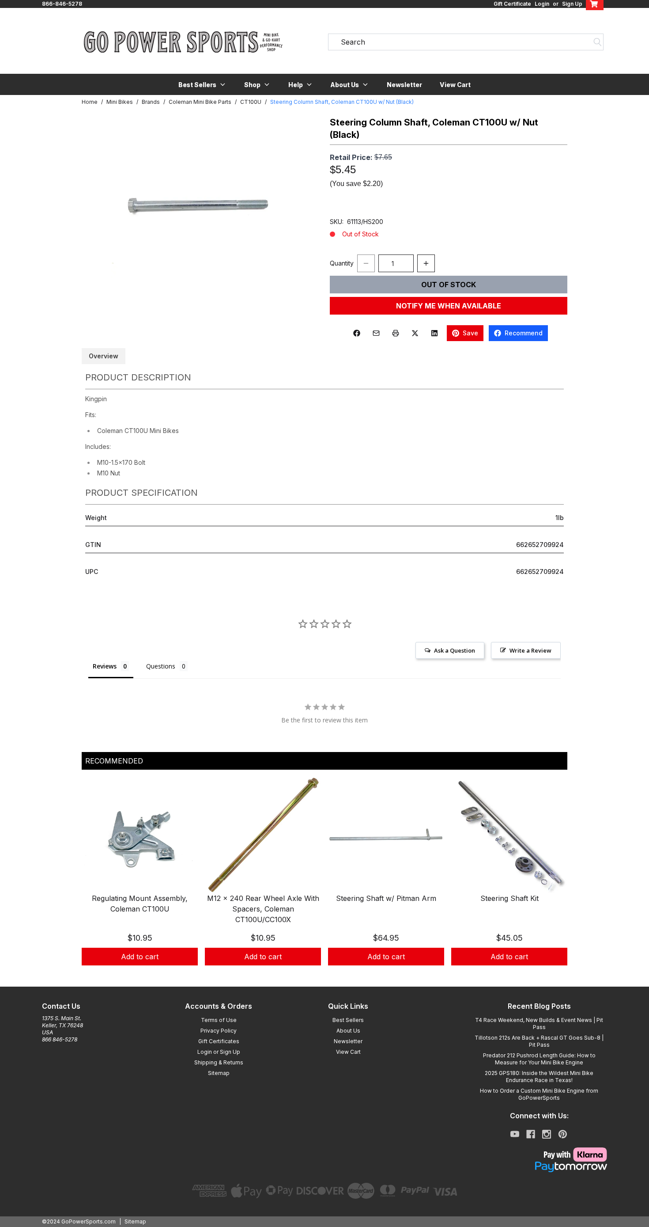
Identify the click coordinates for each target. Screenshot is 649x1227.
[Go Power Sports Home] (183, 42)
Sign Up (572, 3)
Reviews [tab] (105, 666)
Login (542, 3)
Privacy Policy (218, 1030)
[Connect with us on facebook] (531, 1134)
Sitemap (219, 1073)
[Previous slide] (96, 882)
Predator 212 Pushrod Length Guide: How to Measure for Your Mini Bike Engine (539, 1059)
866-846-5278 (62, 3)
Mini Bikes (119, 102)
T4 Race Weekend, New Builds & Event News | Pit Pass (539, 1023)
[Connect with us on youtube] (515, 1134)
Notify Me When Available (448, 305)
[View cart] (595, 4)
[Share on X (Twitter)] (415, 333)
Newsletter (404, 84)
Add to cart (139, 956)
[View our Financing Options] (539, 1167)
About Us (348, 1030)
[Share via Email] (376, 333)
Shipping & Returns (218, 1062)
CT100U (250, 102)
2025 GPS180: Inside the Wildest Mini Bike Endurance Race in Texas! (539, 1076)
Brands (151, 102)
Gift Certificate (512, 3)
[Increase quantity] (426, 263)
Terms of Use (219, 1020)
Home (90, 102)
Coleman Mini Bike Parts (200, 102)
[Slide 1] (324, 975)
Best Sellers (348, 1020)
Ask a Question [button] (454, 650)
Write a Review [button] (530, 650)
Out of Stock (448, 284)
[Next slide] (553, 882)
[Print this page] (396, 333)
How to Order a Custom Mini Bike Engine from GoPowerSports (539, 1094)
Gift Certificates (218, 1041)
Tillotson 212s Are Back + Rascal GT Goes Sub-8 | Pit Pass (539, 1041)
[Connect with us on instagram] (547, 1134)
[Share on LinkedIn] (434, 333)
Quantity (342, 263)
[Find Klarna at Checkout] (539, 1154)
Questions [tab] (160, 666)
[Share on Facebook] (357, 333)
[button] (202, 84)
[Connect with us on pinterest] (563, 1134)
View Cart (455, 84)
